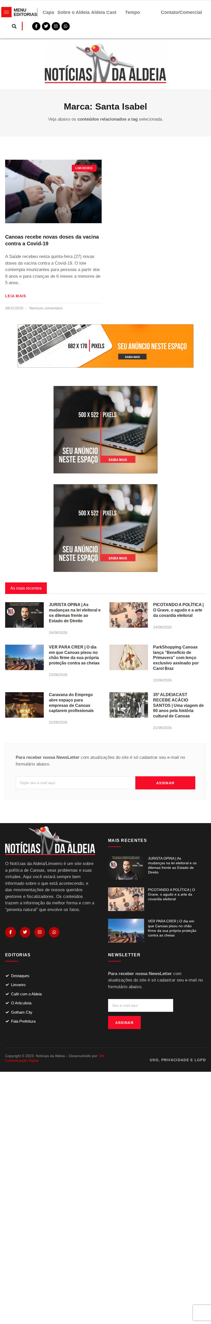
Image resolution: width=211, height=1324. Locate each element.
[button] (14, 26)
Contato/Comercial (181, 12)
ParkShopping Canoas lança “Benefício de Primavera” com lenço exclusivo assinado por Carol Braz (176, 658)
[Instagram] (39, 932)
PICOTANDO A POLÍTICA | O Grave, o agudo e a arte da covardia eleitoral (178, 610)
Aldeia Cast (103, 12)
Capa (48, 12)
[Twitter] (46, 26)
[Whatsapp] (65, 26)
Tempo (132, 12)
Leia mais (15, 296)
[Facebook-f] (36, 26)
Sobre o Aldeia (73, 12)
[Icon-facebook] (10, 932)
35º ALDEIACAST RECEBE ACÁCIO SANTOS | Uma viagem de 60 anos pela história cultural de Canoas (178, 705)
